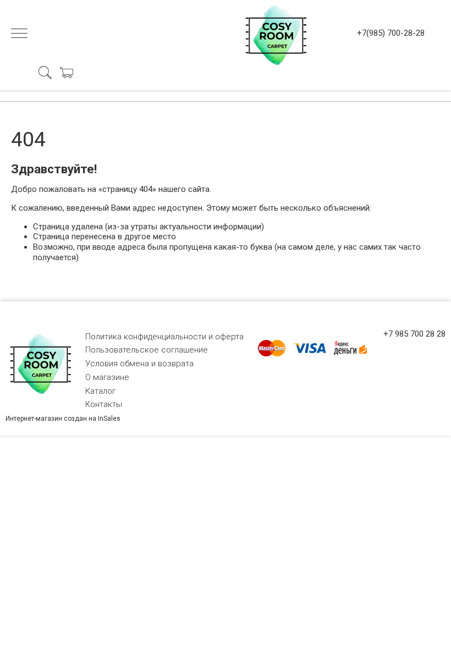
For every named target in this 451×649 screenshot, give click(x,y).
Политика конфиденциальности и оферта (164, 337)
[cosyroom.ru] (274, 33)
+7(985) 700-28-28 (391, 33)
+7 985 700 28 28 (414, 334)
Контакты (103, 404)
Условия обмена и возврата (139, 364)
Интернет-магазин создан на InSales (63, 418)
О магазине (107, 377)
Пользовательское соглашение (146, 350)
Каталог (100, 391)
